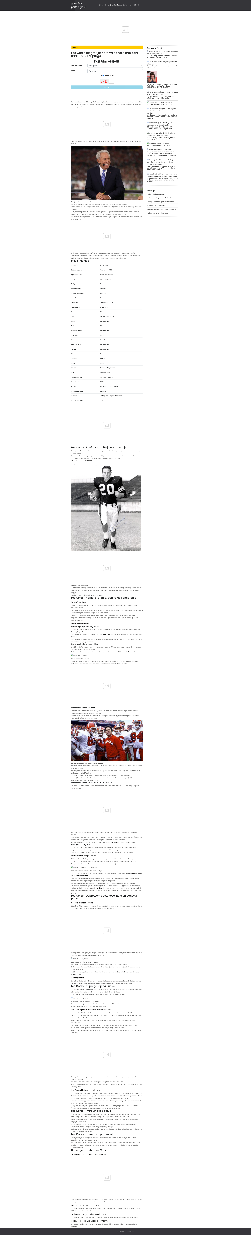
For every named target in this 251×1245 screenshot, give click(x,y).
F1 (105, 5)
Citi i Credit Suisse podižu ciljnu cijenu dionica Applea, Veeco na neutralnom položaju (162, 117)
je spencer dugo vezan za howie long (161, 198)
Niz (112, 75)
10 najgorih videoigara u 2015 (158, 145)
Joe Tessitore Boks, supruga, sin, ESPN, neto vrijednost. (117, 842)
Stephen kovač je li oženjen (81, 461)
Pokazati (107, 87)
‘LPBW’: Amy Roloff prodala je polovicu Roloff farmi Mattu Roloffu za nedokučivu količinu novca (162, 86)
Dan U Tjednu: (76, 65)
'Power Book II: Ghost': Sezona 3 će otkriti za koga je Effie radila (160, 97)
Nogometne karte (115, 396)
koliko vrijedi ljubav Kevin (156, 194)
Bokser (125, 5)
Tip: (101, 75)
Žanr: (73, 71)
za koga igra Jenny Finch (156, 205)
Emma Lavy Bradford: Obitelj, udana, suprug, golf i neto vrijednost (161, 138)
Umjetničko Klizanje (115, 5)
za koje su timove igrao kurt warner (160, 202)
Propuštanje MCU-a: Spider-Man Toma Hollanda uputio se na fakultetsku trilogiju (162, 180)
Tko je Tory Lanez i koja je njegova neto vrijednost (162, 67)
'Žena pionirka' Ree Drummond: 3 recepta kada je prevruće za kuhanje (161, 155)
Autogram (104, 396)
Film (107, 75)
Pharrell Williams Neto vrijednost (160, 104)
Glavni (101, 5)
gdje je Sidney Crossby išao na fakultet (161, 209)
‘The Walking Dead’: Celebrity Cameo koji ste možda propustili (162, 57)
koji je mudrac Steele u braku (157, 213)
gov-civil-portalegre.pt (125, 1231)
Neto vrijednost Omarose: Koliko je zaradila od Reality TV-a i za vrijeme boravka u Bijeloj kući (161, 168)
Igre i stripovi (134, 5)
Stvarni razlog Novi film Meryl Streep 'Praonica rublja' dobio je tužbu (161, 128)
